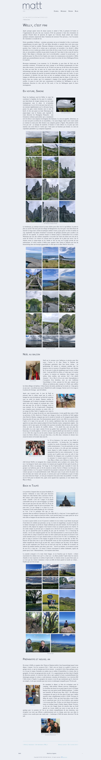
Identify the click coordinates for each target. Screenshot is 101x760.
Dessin (70, 11)
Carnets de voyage (32, 17)
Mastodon (65, 757)
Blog (76, 11)
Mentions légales (51, 753)
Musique (63, 11)
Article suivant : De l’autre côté (67, 744)
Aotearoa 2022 (43, 17)
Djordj (56, 11)
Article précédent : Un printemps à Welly (36, 744)
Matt (19, 753)
